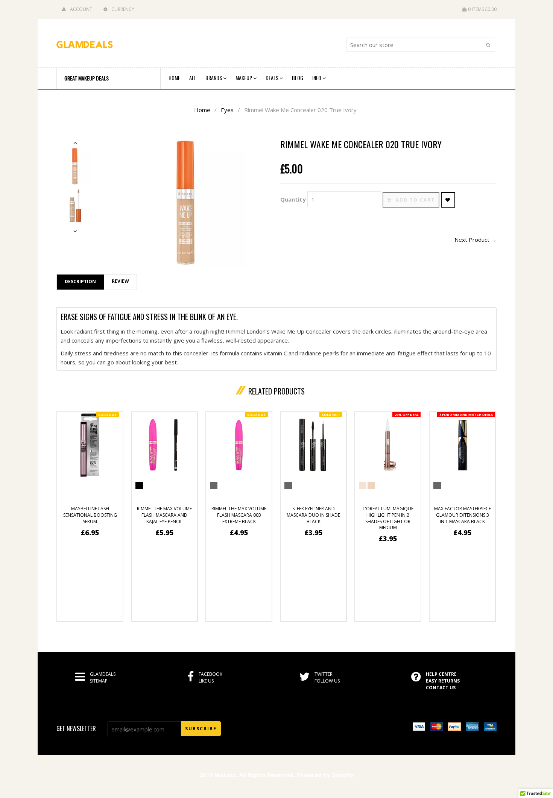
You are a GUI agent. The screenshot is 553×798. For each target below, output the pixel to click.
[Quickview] (106, 612)
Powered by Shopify (325, 774)
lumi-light (362, 485)
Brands (214, 78)
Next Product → (475, 239)
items (482, 9)
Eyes (227, 110)
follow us (327, 681)
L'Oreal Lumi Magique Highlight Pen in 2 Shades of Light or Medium (388, 518)
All (192, 78)
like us (206, 681)
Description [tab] (80, 281)
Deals (273, 78)
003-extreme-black (139, 485)
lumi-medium (371, 485)
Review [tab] (120, 281)
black (288, 485)
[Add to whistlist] (448, 200)
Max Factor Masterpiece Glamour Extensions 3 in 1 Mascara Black (462, 515)
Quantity (293, 199)
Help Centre (441, 674)
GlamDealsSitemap (102, 677)
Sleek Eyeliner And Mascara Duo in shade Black (313, 515)
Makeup (244, 78)
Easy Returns (443, 681)
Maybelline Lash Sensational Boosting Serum (90, 515)
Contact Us (441, 687)
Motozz (225, 774)
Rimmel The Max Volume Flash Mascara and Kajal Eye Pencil (164, 515)
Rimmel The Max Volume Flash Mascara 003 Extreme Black (238, 515)
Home (174, 78)
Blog (297, 78)
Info (317, 78)
